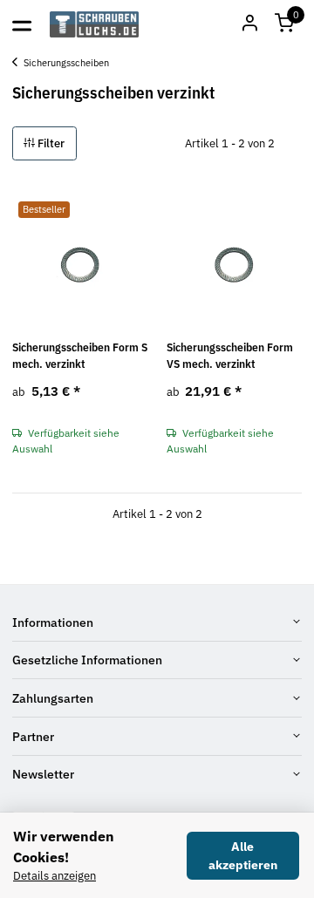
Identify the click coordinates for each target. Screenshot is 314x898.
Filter (50, 143)
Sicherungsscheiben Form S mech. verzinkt (79, 356)
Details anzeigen (54, 875)
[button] (284, 24)
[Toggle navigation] (21, 24)
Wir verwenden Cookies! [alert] (63, 846)
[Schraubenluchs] (95, 24)
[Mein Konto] (249, 24)
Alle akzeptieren (242, 856)
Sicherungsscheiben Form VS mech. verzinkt (230, 356)
